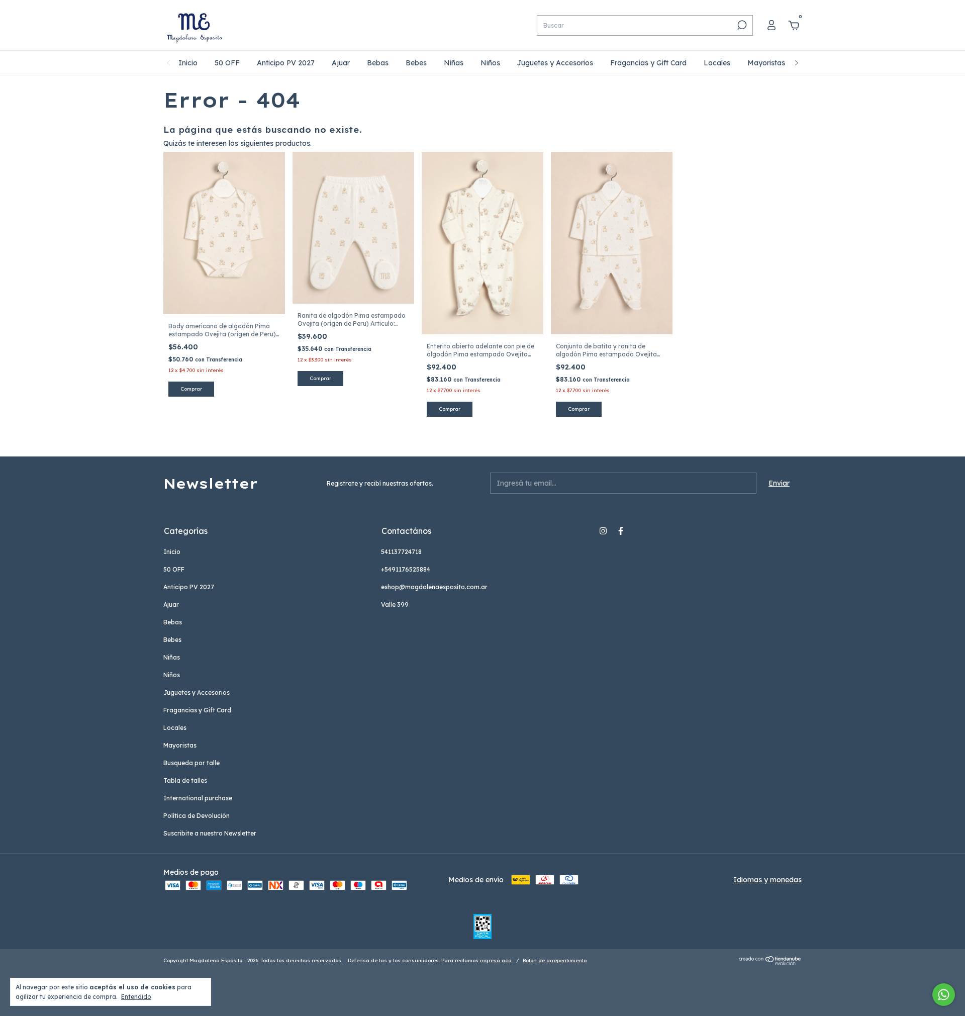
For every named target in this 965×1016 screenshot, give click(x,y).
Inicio (188, 62)
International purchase (197, 798)
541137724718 (401, 552)
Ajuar (341, 62)
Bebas (378, 62)
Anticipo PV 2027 (286, 62)
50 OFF (227, 62)
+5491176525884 (405, 569)
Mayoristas (766, 62)
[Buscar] (741, 25)
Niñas (453, 62)
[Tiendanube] (770, 962)
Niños (490, 62)
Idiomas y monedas (767, 879)
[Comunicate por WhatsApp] (943, 994)
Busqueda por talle (191, 763)
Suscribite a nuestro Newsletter (209, 833)
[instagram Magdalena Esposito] (603, 531)
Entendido (136, 996)
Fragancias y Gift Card (648, 62)
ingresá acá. (496, 960)
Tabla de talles (185, 780)
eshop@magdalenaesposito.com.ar (434, 587)
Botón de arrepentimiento (555, 960)
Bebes (416, 62)
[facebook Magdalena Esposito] (621, 531)
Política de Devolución (196, 815)
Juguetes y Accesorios (555, 62)
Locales (717, 62)
